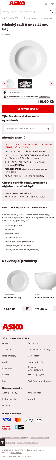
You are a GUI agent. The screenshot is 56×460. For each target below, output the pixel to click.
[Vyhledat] (52, 11)
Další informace (39, 207)
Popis (4, 207)
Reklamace (33, 343)
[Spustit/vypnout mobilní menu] (4, 4)
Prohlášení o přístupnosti (40, 381)
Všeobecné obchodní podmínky (14, 438)
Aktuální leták (34, 393)
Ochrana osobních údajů (39, 438)
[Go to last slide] (4, 83)
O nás (5, 343)
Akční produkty (9, 393)
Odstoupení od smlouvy (39, 349)
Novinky (6, 405)
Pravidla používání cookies (27, 443)
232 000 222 (17, 193)
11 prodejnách (44, 97)
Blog (4, 381)
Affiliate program (36, 375)
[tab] (4, 208)
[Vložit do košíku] (27, 308)
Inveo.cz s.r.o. (16, 453)
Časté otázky (34, 356)
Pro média (7, 368)
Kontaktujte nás (35, 362)
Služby (5, 362)
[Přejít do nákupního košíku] (52, 4)
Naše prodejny (9, 356)
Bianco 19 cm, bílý (12, 296)
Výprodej (32, 399)
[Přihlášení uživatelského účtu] (46, 4)
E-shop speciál (9, 399)
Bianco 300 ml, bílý (44, 296)
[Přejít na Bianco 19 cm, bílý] (18, 281)
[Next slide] (51, 83)
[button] (9, 83)
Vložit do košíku (28, 109)
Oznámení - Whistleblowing (35, 368)
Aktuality (6, 349)
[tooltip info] (24, 137)
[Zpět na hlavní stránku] (17, 4)
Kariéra (5, 375)
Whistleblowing (8, 443)
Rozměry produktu (20, 207)
